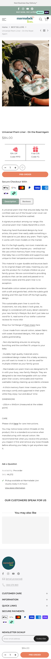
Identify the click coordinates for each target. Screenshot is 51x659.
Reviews (26, 201)
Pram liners (29, 325)
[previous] (6, 76)
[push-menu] (4, 19)
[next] (45, 76)
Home (5, 27)
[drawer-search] (40, 19)
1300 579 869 (12, 585)
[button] (22, 167)
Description (10, 201)
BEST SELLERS (17, 27)
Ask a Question (9, 464)
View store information (15, 488)
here (16, 423)
